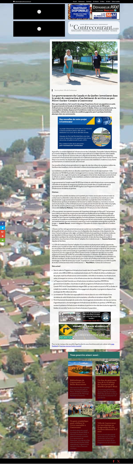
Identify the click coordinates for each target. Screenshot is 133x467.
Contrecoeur (81, 1)
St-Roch (108, 1)
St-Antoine (96, 1)
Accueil (75, 1)
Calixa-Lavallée (116, 1)
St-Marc (102, 1)
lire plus (72, 397)
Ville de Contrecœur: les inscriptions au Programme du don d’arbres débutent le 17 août (108, 427)
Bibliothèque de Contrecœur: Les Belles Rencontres (78, 382)
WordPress (43, 461)
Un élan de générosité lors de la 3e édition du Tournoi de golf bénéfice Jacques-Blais (107, 383)
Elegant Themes (25, 461)
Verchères (88, 1)
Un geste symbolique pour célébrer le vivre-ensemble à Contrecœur (79, 424)
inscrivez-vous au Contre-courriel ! (71, 346)
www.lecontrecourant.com (94, 344)
